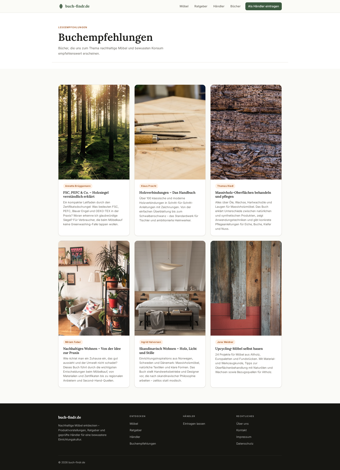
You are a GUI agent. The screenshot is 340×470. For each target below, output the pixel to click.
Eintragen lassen (194, 423)
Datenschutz (244, 443)
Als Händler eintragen (263, 6)
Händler (219, 6)
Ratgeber (200, 6)
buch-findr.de (69, 417)
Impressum (243, 436)
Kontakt (241, 430)
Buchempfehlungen (143, 443)
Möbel (184, 6)
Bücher (235, 6)
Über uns (242, 423)
